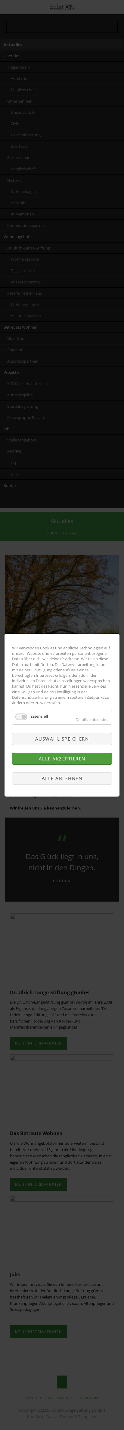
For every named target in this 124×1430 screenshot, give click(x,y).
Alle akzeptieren (62, 758)
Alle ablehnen (62, 778)
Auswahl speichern (62, 739)
